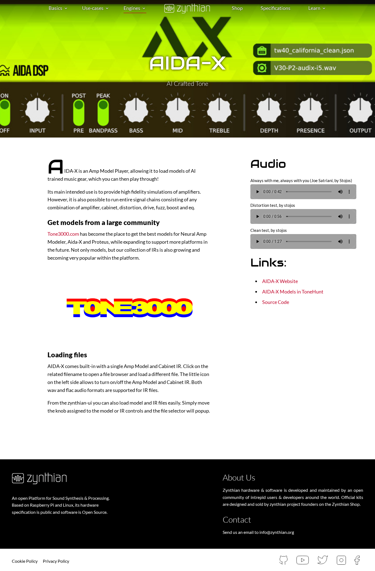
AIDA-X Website (280, 281)
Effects (131, 24)
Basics (55, 8)
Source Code (275, 302)
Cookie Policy (25, 561)
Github (318, 32)
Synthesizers (137, 15)
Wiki (321, 24)
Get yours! (60, 24)
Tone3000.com (63, 234)
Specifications (275, 8)
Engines (132, 8)
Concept (58, 15)
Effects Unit (94, 24)
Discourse (315, 15)
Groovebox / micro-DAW (108, 32)
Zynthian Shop (346, 504)
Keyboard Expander (103, 15)
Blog (321, 41)
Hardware (59, 32)
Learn (314, 8)
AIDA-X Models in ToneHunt (292, 292)
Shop (237, 8)
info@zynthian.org (276, 532)
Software (58, 41)
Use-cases (92, 8)
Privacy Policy (56, 561)
